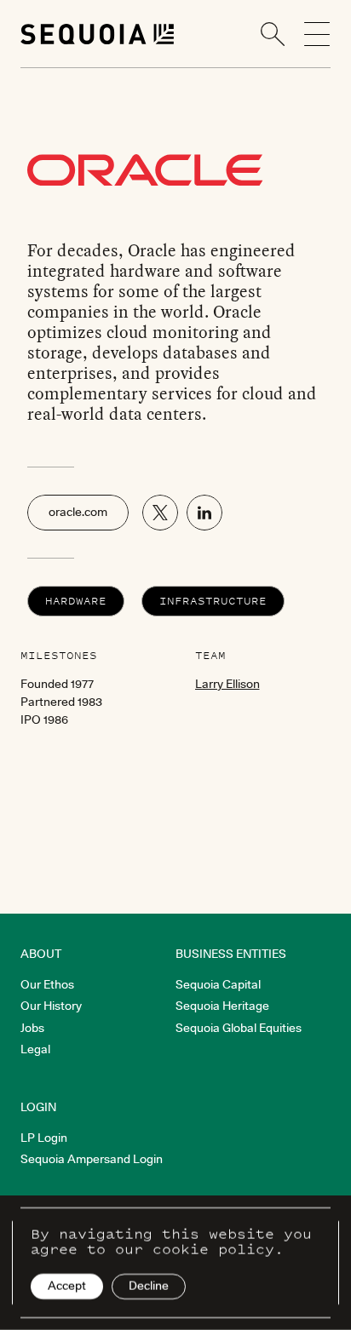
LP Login (43, 1137)
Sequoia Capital (218, 984)
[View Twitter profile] (160, 512)
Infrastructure (213, 600)
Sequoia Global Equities (239, 1027)
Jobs (32, 1027)
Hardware (75, 600)
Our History (51, 1005)
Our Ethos (47, 984)
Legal (35, 1049)
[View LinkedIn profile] (204, 512)
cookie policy (213, 1249)
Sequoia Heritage (222, 1005)
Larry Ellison (227, 683)
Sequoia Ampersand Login (91, 1158)
